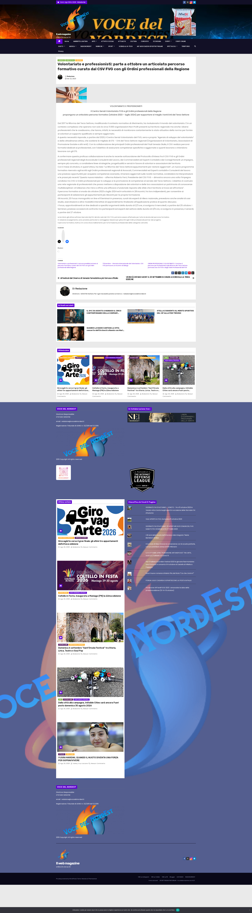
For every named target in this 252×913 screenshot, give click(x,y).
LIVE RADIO (180, 877)
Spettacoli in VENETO (81, 357)
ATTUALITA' (61, 754)
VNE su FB (165, 877)
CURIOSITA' (61, 60)
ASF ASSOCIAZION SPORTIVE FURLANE (150, 46)
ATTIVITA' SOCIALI (99, 357)
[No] (250, 910)
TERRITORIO (186, 46)
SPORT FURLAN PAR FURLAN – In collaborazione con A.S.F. (177, 880)
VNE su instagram (143, 877)
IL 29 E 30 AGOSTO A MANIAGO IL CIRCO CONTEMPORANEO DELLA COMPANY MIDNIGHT (104, 313)
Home (67, 41)
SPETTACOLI (171, 46)
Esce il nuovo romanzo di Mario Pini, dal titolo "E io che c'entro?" (170, 573)
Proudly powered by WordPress (66, 879)
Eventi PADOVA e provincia (67, 357)
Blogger (172, 877)
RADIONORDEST (86, 46)
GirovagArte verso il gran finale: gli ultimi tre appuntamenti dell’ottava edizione (72, 390)
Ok (178, 910)
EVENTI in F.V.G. (70, 60)
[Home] (59, 41)
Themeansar (93, 879)
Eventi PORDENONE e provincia (114, 357)
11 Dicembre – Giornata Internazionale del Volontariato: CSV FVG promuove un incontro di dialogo (123, 264)
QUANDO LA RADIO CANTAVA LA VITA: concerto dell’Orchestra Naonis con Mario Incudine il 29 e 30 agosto (105, 330)
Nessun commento (90, 547)
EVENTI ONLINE (181, 41)
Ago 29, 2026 (64, 394)
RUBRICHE (99, 46)
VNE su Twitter (155, 877)
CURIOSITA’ (145, 41)
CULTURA (133, 41)
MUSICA (72, 46)
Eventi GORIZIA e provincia (172, 360)
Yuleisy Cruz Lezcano (80, 763)
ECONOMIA (157, 41)
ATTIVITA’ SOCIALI (107, 41)
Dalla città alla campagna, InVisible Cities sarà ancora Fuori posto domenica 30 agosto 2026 (178, 390)
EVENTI (167, 41)
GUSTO (61, 46)
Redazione (70, 76)
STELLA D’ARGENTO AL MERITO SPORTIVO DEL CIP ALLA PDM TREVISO (175, 312)
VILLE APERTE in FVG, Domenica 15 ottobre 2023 (164, 519)
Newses (84, 879)
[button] (195, 46)
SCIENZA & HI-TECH (126, 46)
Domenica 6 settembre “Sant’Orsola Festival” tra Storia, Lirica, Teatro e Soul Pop (143, 390)
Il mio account (153, 880)
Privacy (61, 51)
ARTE (94, 41)
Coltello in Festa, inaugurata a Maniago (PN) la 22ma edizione (105, 389)
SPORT (110, 46)
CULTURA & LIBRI (134, 357)
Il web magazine (63, 34)
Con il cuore (70, 754)
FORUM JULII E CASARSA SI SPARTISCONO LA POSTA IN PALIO (169, 580)
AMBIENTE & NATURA (80, 41)
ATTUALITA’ (122, 41)
